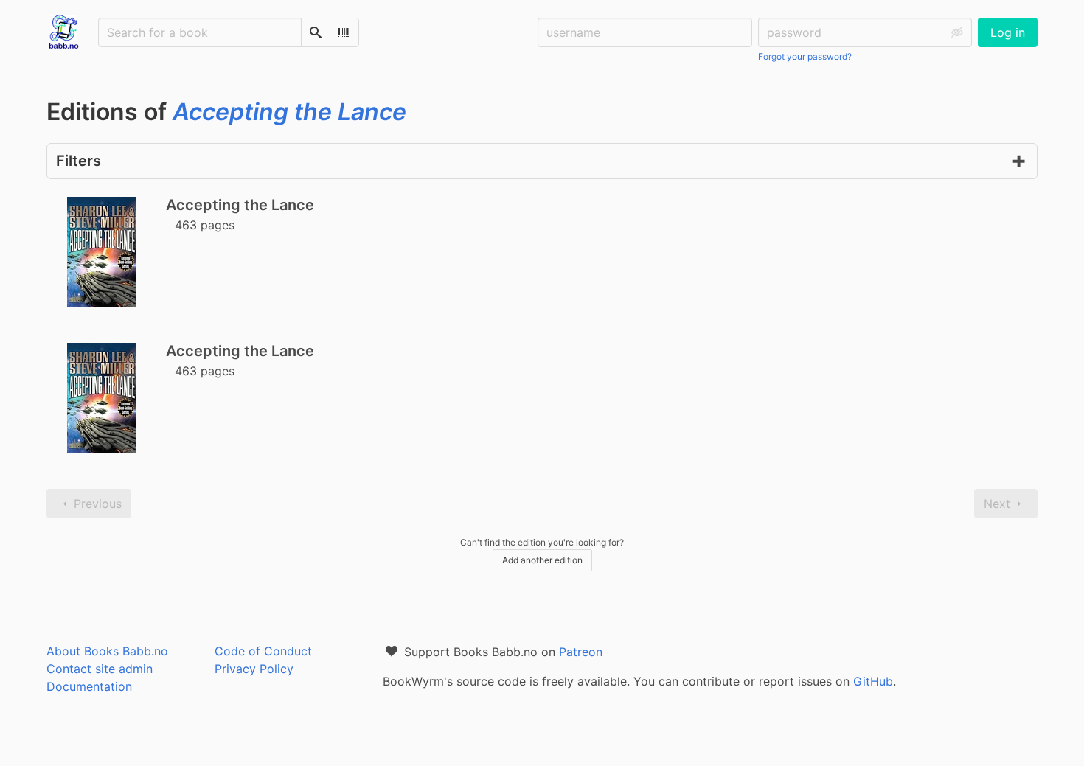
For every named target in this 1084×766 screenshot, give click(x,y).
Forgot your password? (805, 56)
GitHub (873, 681)
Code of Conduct (263, 651)
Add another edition (542, 559)
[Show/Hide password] (957, 32)
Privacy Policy (254, 668)
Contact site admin (99, 668)
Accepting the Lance (240, 205)
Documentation (89, 686)
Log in (1007, 32)
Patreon (580, 651)
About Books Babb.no (107, 651)
